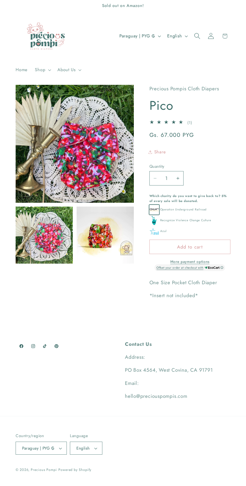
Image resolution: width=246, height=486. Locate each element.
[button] (42, 70)
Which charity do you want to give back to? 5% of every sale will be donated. (188, 198)
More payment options (189, 261)
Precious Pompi (44, 469)
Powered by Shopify (74, 469)
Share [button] (160, 152)
